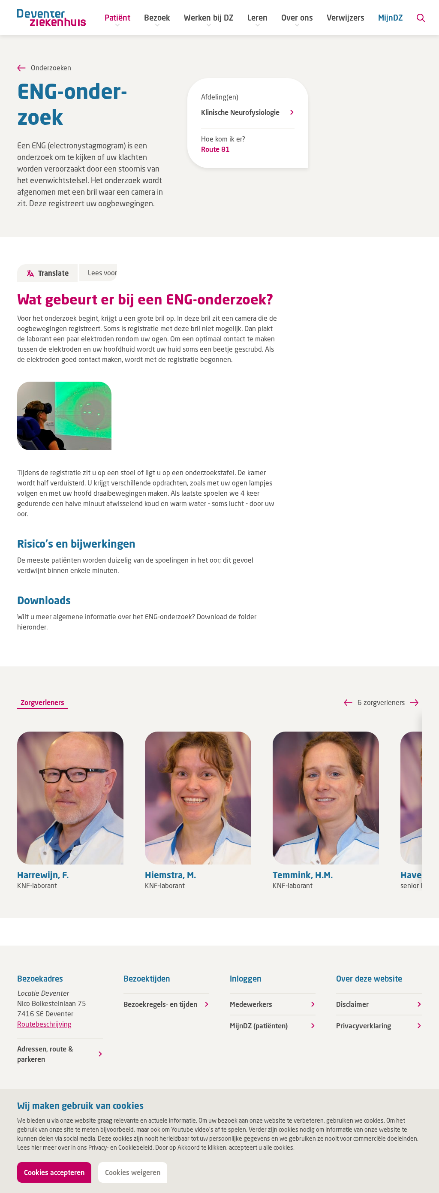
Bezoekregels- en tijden (160, 1004)
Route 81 (215, 149)
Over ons (297, 17)
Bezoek (157, 17)
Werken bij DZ (209, 17)
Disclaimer (352, 1004)
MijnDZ (390, 17)
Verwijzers (345, 17)
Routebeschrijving (44, 1024)
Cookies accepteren (54, 1172)
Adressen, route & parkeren (45, 1054)
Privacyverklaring (363, 1025)
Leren (257, 17)
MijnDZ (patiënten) (259, 1025)
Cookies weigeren (132, 1172)
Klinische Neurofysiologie (240, 112)
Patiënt (117, 17)
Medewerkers (251, 1004)
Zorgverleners (42, 702)
